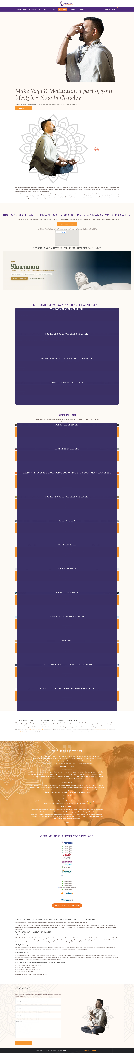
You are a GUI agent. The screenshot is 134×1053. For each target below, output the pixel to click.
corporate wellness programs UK (35, 729)
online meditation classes (100, 729)
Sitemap (94, 1050)
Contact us (23, 731)
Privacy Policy (86, 1050)
